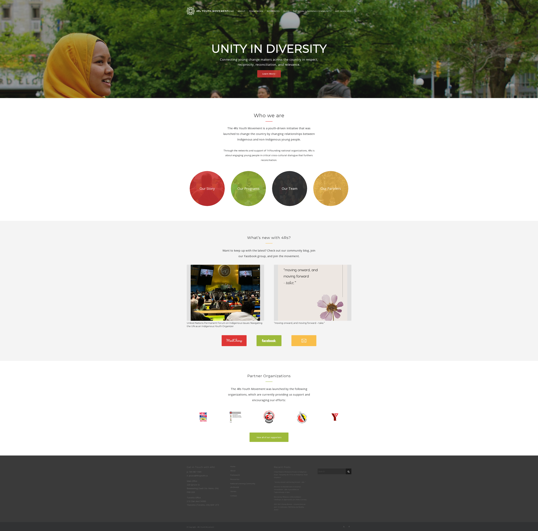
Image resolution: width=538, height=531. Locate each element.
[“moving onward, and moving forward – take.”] (312, 293)
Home (232, 466)
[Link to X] (344, 527)
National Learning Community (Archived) (242, 485)
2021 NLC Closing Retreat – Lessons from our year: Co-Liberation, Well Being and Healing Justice (290, 507)
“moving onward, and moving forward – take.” (299, 323)
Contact (233, 495)
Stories (233, 491)
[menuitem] (231, 11)
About (232, 470)
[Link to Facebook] (349, 527)
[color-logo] (207, 11)
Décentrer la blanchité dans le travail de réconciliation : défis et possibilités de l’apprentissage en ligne (287, 489)
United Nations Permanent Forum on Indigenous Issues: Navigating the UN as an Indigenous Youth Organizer (291, 474)
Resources (234, 479)
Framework (235, 475)
